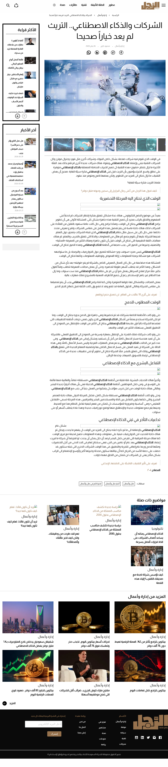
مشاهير (102, 728)
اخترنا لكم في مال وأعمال (90, 483)
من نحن (82, 721)
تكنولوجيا (157, 528)
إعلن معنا (82, 733)
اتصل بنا (82, 727)
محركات (122, 744)
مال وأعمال (129, 483)
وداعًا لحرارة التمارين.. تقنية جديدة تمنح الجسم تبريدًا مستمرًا (14, 222)
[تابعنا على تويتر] (148, 738)
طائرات (73, 4)
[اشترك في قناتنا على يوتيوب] (136, 738)
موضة (123, 727)
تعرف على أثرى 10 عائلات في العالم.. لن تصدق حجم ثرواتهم (126, 294)
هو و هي (102, 722)
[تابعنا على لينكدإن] (142, 738)
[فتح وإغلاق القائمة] (164, 5)
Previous (162, 98)
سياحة (123, 733)
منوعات (102, 739)
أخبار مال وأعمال (112, 483)
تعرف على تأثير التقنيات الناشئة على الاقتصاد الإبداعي (129, 463)
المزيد (12, 703)
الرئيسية (115, 15)
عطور (112, 4)
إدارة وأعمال (102, 15)
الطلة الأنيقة (97, 4)
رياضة (103, 744)
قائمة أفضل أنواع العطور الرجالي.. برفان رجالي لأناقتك (15, 64)
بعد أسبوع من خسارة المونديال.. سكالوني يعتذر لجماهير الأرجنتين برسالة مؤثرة (16, 198)
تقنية (84, 4)
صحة (62, 4)
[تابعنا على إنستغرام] (154, 738)
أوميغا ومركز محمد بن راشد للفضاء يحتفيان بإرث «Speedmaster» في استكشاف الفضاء (14, 172)
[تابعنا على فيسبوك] (160, 738)
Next (48, 98)
